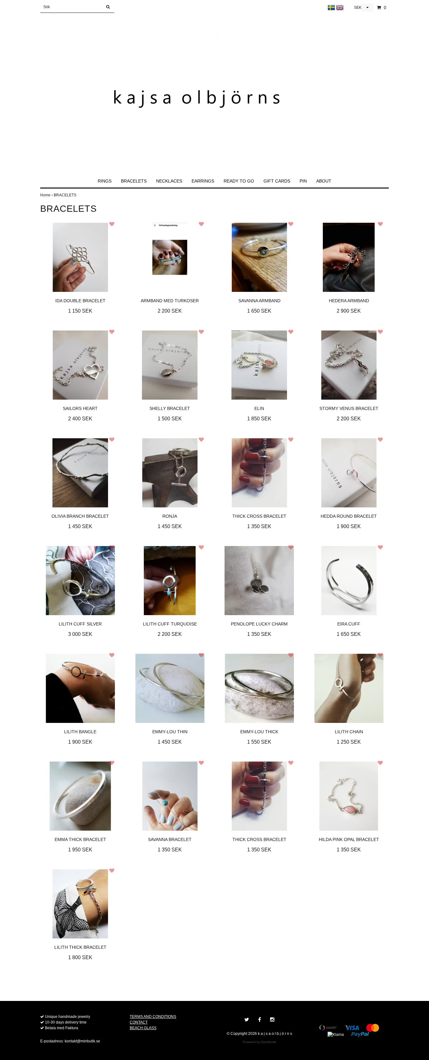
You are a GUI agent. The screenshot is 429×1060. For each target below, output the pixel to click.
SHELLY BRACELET (169, 408)
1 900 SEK (349, 526)
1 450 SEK (80, 526)
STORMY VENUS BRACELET (348, 408)
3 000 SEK (80, 634)
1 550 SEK (259, 742)
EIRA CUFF (348, 623)
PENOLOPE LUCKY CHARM (259, 623)
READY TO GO (239, 180)
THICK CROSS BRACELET (259, 516)
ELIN (259, 408)
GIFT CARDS (276, 180)
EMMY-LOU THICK (259, 731)
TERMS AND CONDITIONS (153, 1016)
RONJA (169, 516)
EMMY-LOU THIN (169, 731)
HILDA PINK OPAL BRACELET (349, 839)
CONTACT (139, 1022)
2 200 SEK (170, 311)
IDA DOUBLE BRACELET (80, 300)
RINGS (104, 180)
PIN (303, 180)
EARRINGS (203, 180)
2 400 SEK (80, 418)
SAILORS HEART (80, 408)
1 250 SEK (349, 742)
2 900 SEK (349, 311)
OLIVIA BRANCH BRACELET (80, 516)
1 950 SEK (80, 849)
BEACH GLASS (143, 1028)
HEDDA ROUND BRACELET (349, 516)
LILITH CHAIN (349, 731)
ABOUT (323, 180)
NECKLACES (169, 180)
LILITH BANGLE (80, 731)
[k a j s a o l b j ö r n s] (214, 92)
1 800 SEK (80, 957)
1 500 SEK (170, 418)
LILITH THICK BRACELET (80, 947)
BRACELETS (134, 180)
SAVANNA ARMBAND (259, 300)
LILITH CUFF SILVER (80, 623)
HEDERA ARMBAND (349, 300)
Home (47, 195)
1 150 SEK (80, 311)
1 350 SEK (259, 526)
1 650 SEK (259, 311)
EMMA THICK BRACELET (80, 839)
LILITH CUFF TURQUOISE (170, 623)
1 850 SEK (259, 418)
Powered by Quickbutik (259, 1042)
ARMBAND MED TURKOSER (170, 300)
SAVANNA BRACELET (170, 839)
